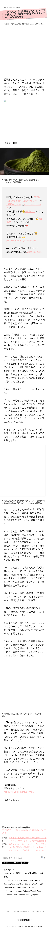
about (8, 911)
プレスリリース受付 (20, 911)
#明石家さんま (13, 204)
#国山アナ (30, 211)
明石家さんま (25, 830)
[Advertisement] (24, 51)
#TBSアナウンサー (29, 201)
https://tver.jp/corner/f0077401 (19, 792)
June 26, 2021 (34, 252)
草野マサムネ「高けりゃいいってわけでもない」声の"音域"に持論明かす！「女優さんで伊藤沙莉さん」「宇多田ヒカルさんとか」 (27, 847)
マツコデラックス (10, 830)
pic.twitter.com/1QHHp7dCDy (21, 240)
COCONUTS (24, 920)
